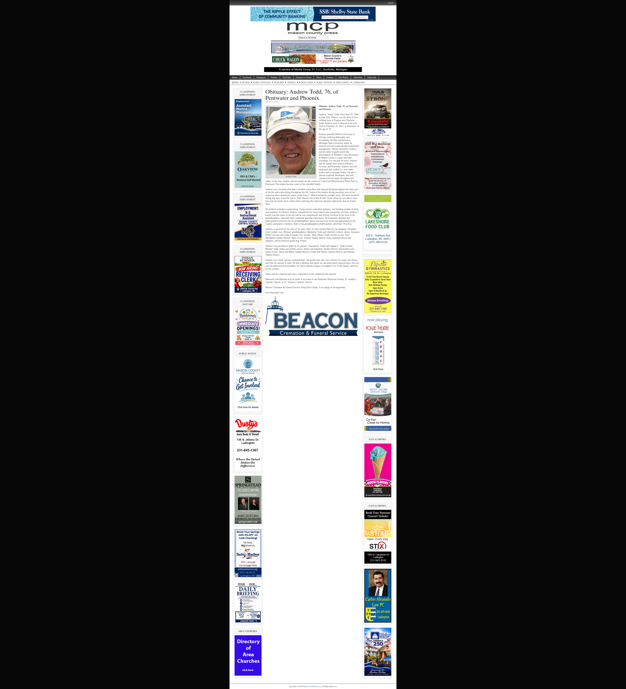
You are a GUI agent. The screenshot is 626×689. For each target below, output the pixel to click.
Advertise (357, 77)
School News (306, 82)
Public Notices (324, 82)
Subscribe (371, 77)
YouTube (286, 77)
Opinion (291, 82)
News (318, 77)
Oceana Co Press (303, 77)
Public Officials (262, 82)
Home (235, 77)
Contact (329, 77)
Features (279, 82)
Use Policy (343, 77)
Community (359, 82)
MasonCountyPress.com (312, 686)
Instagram (261, 77)
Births (235, 82)
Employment (342, 82)
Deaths (246, 82)
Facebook (247, 77)
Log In (390, 3)
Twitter (274, 77)
